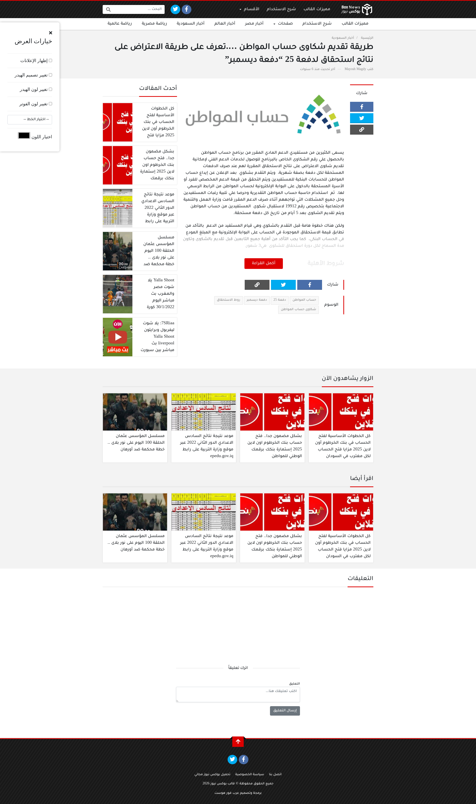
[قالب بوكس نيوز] (356, 9)
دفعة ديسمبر (257, 300)
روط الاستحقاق (228, 300)
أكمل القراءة (263, 263)
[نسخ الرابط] (361, 130)
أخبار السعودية (191, 24)
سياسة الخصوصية (249, 774)
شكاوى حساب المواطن (298, 309)
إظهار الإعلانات (34, 60)
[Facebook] (186, 9)
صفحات (285, 24)
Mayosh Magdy (355, 69)
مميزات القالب (316, 9)
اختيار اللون (41, 136)
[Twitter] (175, 9)
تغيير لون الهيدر (34, 89)
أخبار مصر (254, 24)
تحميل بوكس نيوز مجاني (212, 774)
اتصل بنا (275, 774)
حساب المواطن (304, 300)
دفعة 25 (279, 300)
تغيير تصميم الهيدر (32, 75)
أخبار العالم (224, 24)
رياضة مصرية (154, 24)
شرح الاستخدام (281, 9)
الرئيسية (367, 38)
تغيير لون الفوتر (34, 103)
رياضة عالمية (120, 24)
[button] (50, 33)
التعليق (294, 684)
